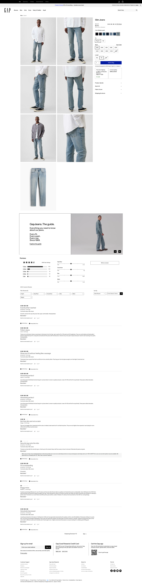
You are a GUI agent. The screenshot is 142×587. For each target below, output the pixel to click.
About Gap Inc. (79, 580)
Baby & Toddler (37, 10)
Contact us (112, 564)
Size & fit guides (23, 573)
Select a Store (113, 71)
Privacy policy (23, 553)
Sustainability (72, 580)
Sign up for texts (113, 567)
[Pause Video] (115, 251)
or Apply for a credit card (54, 573)
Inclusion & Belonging (85, 569)
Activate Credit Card (53, 569)
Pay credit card (52, 564)
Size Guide (119, 44)
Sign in (98, 74)
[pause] (140, 5)
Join (102, 74)
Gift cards (22, 571)
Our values (83, 565)
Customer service (24, 564)
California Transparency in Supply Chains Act (43, 581)
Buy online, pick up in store (25, 574)
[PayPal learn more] (114, 66)
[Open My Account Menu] (119, 1)
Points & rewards (52, 565)
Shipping (22, 565)
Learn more (65, 551)
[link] (71, 234)
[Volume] (120, 251)
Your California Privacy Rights (55, 580)
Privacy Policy (33, 580)
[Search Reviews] (121, 293)
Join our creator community (86, 571)
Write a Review (104, 263)
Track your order (23, 569)
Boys (29, 10)
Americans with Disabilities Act (26, 581)
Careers (83, 564)
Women (16, 10)
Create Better (84, 567)
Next (84, 533)
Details (136, 5)
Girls (25, 10)
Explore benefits (52, 567)
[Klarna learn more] (120, 66)
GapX (44, 10)
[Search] (137, 10)
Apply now (58, 551)
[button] (56, 114)
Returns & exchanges (24, 567)
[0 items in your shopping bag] (122, 1)
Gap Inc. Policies (57, 581)
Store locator (113, 565)
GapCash (22, 576)
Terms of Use (65, 580)
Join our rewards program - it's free (56, 571)
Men (21, 10)
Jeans (25, 15)
